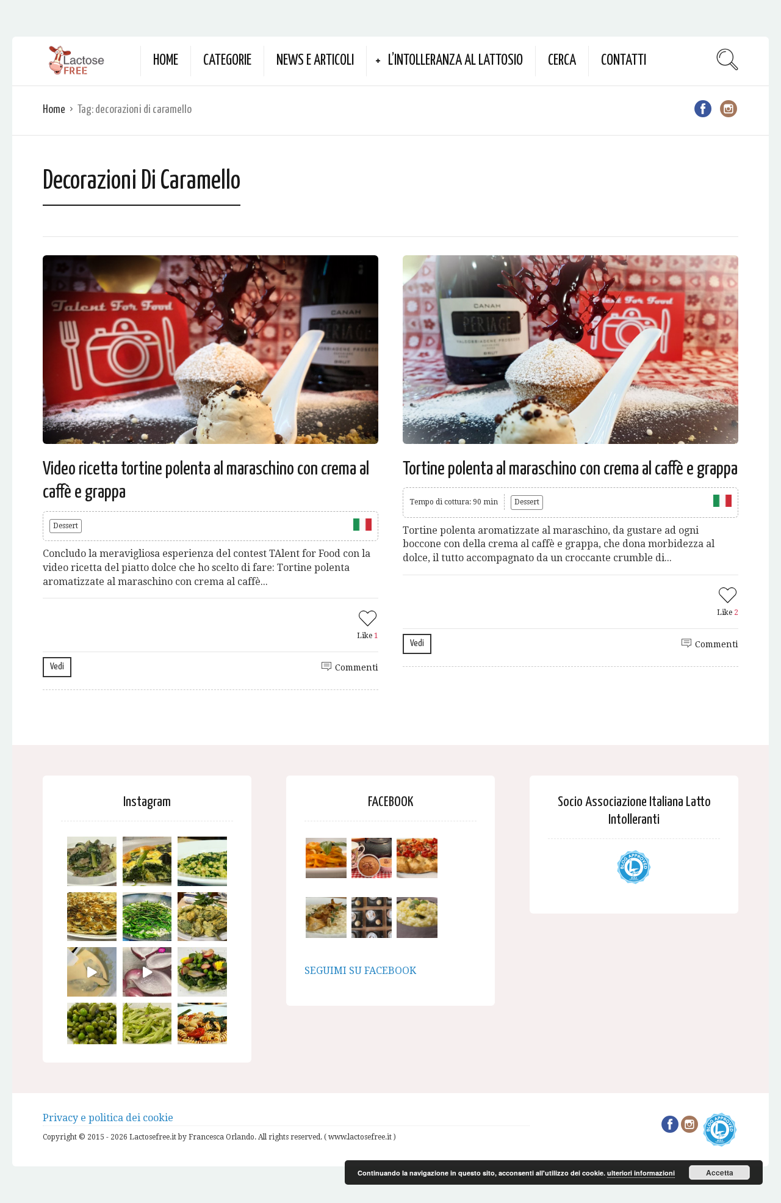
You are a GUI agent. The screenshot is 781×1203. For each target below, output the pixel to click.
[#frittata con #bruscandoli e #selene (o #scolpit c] (92, 917)
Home (165, 61)
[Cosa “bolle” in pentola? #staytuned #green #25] (147, 917)
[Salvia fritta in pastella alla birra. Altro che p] (202, 917)
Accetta (719, 1172)
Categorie (227, 61)
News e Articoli (315, 61)
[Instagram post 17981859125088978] (92, 972)
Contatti (623, 61)
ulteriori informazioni (641, 1172)
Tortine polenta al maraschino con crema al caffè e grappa (570, 469)
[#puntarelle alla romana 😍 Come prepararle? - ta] (147, 1027)
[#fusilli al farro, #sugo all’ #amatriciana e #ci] (202, 1027)
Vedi (57, 666)
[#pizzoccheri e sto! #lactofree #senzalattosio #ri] (92, 861)
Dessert (65, 526)
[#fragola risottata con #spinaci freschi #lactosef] (202, 861)
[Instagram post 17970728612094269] (147, 972)
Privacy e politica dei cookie (108, 1118)
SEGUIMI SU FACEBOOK (360, 970)
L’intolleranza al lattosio (455, 61)
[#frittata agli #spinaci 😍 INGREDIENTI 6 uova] (147, 861)
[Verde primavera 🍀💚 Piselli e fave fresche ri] (92, 1027)
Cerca (562, 61)
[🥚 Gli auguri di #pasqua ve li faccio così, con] (202, 972)
